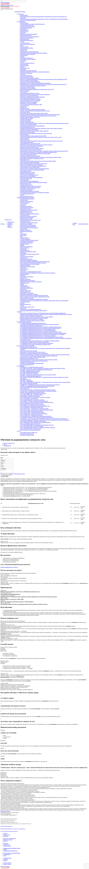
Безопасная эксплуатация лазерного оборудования (32, 169)
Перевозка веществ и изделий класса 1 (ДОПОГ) (31, 319)
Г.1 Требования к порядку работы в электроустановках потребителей (36, 343)
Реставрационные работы (26, 185)
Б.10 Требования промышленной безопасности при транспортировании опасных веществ (41, 337)
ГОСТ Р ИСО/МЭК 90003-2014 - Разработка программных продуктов (36, 425)
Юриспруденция (24, 237)
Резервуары (23, 32)
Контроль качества (24, 39)
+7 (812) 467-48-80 (5, 3)
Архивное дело (23, 257)
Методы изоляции (24, 65)
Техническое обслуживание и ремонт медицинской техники (34, 168)
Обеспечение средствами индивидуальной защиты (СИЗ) (34, 113)
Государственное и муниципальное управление (31, 146)
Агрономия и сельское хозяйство (28, 59)
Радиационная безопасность (27, 241)
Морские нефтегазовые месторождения (29, 213)
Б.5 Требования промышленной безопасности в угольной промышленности (38, 330)
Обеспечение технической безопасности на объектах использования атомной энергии (40, 157)
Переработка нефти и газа (26, 212)
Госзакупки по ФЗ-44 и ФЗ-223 (27, 188)
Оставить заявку (4, 476)
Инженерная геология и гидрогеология (29, 254)
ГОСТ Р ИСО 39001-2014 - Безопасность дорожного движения (35, 397)
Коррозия (22, 66)
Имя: (2, 457)
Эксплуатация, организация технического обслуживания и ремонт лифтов (38, 161)
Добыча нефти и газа (25, 221)
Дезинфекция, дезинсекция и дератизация (30, 187)
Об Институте (8, 219)
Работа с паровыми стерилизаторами (29, 80)
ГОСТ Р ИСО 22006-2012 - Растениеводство (30, 428)
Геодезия (22, 303)
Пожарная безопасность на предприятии (29, 264)
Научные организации (25, 230)
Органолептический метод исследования (30, 100)
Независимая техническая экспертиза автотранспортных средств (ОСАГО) (38, 115)
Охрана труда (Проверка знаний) (28, 20)
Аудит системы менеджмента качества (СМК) (31, 104)
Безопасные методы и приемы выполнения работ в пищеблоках (35, 83)
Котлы (21, 45)
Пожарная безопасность (26, 35)
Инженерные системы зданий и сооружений (30, 281)
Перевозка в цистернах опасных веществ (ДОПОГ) (32, 320)
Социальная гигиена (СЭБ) (26, 25)
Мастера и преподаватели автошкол (28, 34)
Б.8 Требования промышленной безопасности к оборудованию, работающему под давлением (42, 334)
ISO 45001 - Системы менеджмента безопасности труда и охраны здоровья (38, 374)
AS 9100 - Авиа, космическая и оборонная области (32, 392)
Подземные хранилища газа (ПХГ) (28, 216)
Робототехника (23, 228)
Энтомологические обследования (28, 154)
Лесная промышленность (26, 75)
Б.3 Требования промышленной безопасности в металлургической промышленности (40, 328)
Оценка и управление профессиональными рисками (32, 109)
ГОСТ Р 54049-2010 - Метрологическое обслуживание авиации (35, 422)
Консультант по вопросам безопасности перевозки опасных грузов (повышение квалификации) (43, 313)
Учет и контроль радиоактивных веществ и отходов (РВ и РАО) (35, 153)
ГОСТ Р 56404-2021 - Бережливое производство (31, 407)
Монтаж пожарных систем (26, 196)
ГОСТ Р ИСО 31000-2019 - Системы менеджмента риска (33, 387)
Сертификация (20, 365)
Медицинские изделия (25, 208)
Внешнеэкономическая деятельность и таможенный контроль (35, 71)
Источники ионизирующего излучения (29, 78)
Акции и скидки (7, 864)
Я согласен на (13, 473)
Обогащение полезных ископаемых (28, 260)
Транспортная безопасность (26, 142)
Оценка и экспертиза (25, 279)
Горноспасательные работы (26, 48)
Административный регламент (27, 26)
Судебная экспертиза (25, 239)
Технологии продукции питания (28, 225)
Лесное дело (23, 270)
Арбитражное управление (26, 246)
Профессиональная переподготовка (25, 197)
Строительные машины (25, 206)
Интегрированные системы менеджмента (30, 430)
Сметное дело (23, 107)
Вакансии (10, 227)
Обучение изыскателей (25, 119)
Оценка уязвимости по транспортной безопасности (32, 24)
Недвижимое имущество (26, 27)
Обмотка (22, 56)
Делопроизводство (24, 250)
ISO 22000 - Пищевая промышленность (29, 372)
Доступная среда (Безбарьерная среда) (29, 174)
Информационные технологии (27, 280)
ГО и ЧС (22, 195)
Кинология (23, 205)
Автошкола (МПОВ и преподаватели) (29, 240)
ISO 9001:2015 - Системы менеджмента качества (31, 367)
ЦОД (21, 236)
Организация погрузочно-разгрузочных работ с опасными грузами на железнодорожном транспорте (44, 151)
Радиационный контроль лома (27, 127)
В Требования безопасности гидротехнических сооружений (34, 342)
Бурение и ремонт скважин (26, 201)
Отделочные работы (25, 112)
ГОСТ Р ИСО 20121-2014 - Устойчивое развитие (31, 426)
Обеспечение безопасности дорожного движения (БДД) (33, 310)
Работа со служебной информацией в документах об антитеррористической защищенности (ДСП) (43, 79)
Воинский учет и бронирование (27, 176)
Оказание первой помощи (26, 190)
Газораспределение (24, 215)
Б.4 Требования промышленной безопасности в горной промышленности (37, 329)
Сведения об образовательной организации (9, 831)
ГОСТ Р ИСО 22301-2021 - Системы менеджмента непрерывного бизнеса (37, 389)
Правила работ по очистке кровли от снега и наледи (32, 352)
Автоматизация (24, 200)
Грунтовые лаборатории (26, 178)
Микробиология (24, 22)
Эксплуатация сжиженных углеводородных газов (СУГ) (33, 163)
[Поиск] (25, 1)
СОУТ (18, 431)
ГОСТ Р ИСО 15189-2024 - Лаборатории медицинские (33, 421)
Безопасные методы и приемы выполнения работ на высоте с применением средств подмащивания (44, 19)
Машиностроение (24, 274)
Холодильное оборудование (26, 76)
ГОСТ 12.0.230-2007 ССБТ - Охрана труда (30, 423)
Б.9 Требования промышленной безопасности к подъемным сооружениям (37, 335)
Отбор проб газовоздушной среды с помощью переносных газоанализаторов (38, 152)
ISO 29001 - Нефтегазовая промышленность (30, 376)
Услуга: (2, 465)
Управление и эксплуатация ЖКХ (28, 103)
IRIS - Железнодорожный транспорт (28, 383)
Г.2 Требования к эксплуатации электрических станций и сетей (35, 344)
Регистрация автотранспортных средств (29, 98)
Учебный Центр (21, 21)
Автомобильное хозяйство (26, 242)
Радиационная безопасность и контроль (29, 191)
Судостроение (23, 203)
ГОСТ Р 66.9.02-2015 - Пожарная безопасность (31, 414)
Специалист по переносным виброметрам (30, 81)
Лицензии (10, 223)
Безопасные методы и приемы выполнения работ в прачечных (35, 94)
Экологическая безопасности (27, 193)
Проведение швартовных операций (28, 350)
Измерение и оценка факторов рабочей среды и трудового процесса (36, 144)
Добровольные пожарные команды (28, 347)
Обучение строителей (25, 120)
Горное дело (23, 308)
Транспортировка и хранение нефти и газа (30, 220)
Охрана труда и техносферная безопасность (30, 309)
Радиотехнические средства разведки (29, 227)
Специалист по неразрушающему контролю (30, 271)
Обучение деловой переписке (27, 63)
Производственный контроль (27, 435)
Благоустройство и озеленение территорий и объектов (33, 262)
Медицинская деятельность (26, 37)
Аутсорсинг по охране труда (27, 433)
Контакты (86, 223)
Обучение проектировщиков (27, 122)
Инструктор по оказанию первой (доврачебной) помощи (33, 182)
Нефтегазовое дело (24, 159)
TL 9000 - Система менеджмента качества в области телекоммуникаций (37, 386)
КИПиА (22, 245)
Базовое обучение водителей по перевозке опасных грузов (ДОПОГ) (36, 316)
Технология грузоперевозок (26, 293)
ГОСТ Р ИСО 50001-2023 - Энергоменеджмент (31, 394)
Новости (5, 841)
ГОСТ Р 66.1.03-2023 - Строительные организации (32, 412)
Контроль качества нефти (26, 218)
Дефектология (23, 285)
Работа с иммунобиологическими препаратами (31, 164)
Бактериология (23, 29)
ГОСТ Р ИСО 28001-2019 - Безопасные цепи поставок (33, 393)
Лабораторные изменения (26, 259)
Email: (2, 463)
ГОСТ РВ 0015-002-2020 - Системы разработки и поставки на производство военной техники (42, 368)
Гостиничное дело (24, 30)
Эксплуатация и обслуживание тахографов (30, 99)
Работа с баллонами (25, 90)
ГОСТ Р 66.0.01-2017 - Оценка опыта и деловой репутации (34, 408)
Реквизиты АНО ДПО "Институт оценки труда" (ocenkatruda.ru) (13, 828)
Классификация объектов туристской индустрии (31, 158)
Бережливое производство (26, 58)
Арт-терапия (23, 60)
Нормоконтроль (24, 55)
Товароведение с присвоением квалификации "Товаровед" (34, 299)
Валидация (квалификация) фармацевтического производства (35, 261)
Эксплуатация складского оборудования (29, 167)
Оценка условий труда (25, 290)
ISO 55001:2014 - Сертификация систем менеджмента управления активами (38, 391)
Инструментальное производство (28, 226)
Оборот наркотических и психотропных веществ (31, 148)
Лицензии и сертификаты (9, 838)
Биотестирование (24, 179)
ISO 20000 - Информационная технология (30, 370)
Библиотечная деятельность (26, 276)
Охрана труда (20, 14)
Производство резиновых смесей (28, 251)
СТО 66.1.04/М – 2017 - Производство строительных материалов (35, 416)
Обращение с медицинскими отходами (29, 147)
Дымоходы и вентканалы (26, 73)
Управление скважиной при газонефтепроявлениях (32, 97)
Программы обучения (20, 11)
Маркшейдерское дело (25, 183)
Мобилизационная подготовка (27, 172)
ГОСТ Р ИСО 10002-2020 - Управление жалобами (32, 399)
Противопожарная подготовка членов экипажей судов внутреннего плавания (38, 359)
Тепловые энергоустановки (26, 118)
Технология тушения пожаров (27, 86)
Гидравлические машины (26, 223)
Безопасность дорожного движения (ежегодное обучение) (34, 353)
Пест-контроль (23, 92)
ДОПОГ (19, 311)
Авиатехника (23, 249)
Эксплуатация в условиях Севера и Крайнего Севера (32, 357)
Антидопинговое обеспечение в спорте (29, 93)
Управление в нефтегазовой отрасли (29, 222)
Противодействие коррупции (27, 173)
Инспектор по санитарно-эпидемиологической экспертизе (34, 295)
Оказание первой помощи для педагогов (30, 117)
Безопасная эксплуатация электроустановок (30, 149)
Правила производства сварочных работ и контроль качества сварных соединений (40, 114)
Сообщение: (3, 468)
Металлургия (23, 277)
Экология (22, 255)
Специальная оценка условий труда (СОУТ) (30, 186)
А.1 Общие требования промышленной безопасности (33, 323)
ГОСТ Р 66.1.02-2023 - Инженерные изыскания (31, 411)
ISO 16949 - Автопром (25, 379)
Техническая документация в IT (27, 54)
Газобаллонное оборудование (27, 362)
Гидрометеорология (25, 286)
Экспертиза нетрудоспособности (28, 88)
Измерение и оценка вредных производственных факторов (34, 130)
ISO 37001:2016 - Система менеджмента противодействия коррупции (36, 402)
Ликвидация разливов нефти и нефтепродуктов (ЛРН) (33, 135)
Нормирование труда (25, 291)
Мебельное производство (26, 231)
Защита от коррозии (25, 202)
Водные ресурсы (24, 46)
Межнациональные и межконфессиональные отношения (33, 53)
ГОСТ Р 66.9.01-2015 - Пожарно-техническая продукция (33, 413)
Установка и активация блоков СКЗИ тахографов (32, 363)
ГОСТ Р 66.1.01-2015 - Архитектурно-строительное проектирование (36, 409)
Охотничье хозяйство (25, 265)
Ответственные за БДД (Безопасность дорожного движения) (34, 192)
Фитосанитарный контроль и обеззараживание (31, 177)
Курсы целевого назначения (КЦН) (25, 345)
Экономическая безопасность (27, 198)
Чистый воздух (23, 49)
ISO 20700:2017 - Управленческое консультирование (32, 404)
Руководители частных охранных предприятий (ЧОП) (33, 166)
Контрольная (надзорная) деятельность (29, 51)
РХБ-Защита (23, 252)
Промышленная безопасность (24, 321)
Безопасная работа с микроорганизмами (29, 162)
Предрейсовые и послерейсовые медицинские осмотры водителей (36, 133)
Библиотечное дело (24, 68)
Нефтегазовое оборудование (27, 217)
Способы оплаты (7, 858)
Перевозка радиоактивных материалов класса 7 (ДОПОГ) (34, 318)
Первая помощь (24, 15)
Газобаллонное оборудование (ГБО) (28, 210)
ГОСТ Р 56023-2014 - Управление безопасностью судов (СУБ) (35, 406)
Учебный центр (74, 224)
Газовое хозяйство (24, 134)
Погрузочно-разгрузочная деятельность (29, 36)
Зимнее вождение (24, 138)
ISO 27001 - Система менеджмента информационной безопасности (36, 369)
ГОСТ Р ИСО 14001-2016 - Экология (29, 373)
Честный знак (23, 50)
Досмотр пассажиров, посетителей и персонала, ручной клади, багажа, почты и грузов (41, 137)
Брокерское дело (24, 31)
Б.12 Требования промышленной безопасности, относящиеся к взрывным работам (39, 340)
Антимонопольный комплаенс (27, 44)
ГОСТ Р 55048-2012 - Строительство (29, 398)
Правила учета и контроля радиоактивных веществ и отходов (35, 110)
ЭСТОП (22, 41)
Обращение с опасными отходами (28, 70)
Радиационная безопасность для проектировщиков (32, 125)
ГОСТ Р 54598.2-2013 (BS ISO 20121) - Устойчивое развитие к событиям (37, 427)
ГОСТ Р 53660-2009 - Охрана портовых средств (31, 403)
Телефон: (3, 460)
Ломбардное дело (24, 269)
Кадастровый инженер (25, 171)
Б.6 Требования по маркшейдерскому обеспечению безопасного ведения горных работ (40, 332)
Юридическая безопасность (26, 40)
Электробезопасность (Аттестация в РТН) (30, 143)
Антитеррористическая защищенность (29, 181)
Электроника (23, 234)
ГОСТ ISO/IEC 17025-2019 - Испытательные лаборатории (34, 401)
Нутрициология (24, 64)
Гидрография (23, 235)
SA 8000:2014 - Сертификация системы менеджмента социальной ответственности (40, 384)
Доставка (5, 859)
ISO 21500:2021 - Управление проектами (30, 396)
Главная (3, 223)
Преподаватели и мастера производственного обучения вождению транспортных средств (41, 141)
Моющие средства (24, 244)
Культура (22, 61)
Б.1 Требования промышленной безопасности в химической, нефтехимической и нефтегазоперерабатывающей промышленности (39, 325)
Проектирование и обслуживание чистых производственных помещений (37, 272)
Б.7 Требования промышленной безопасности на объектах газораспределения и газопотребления (43, 333)
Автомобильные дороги (26, 211)
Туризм (22, 305)
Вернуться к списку (5, 811)
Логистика (22, 74)
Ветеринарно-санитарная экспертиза (29, 294)
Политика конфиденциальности (7, 826)
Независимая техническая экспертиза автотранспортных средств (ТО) (37, 89)
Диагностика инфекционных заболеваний (30, 156)
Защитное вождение (25, 139)
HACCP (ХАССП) (24, 388)
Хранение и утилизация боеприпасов (29, 95)
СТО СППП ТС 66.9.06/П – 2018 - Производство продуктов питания (36, 417)
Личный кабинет (7, 862)
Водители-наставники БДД (26, 364)
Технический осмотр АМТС (27, 207)
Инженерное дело (24, 283)
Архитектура (23, 289)
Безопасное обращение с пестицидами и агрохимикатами (34, 360)
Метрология (23, 69)
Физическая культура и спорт (27, 306)
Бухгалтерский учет (25, 42)
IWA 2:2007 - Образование (26, 381)
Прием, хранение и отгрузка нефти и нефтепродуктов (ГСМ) (34, 296)
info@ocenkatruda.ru (5, 2)
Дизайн (22, 284)
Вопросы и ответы (10, 225)
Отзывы (5, 860)
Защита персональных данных (27, 132)
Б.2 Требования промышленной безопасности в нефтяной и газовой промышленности (40, 327)
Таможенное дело (24, 105)
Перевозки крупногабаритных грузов (29, 358)
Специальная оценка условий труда (28, 432)
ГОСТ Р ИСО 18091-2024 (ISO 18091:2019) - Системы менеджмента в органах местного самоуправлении (45, 382)
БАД (21, 232)
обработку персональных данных (17, 473)
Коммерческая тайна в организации (28, 102)
